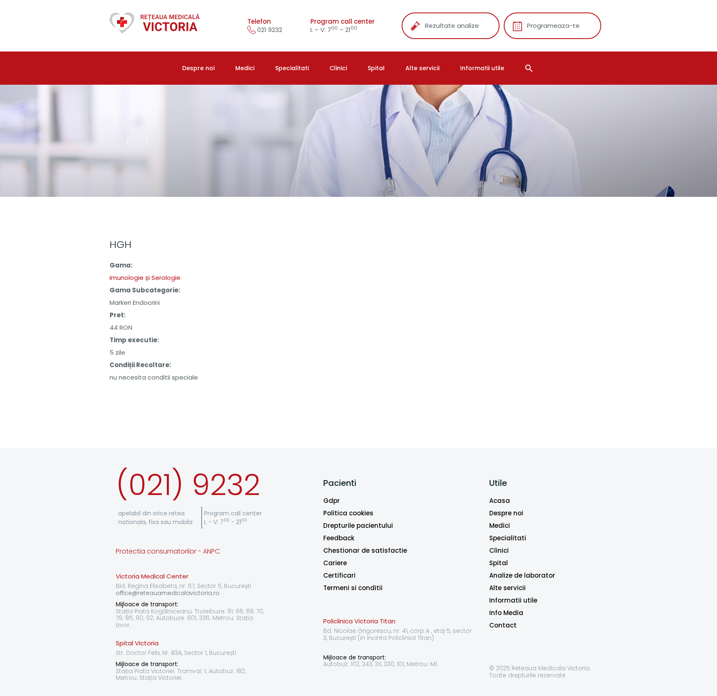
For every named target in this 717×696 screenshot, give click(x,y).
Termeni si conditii (353, 587)
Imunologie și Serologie (145, 277)
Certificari (339, 575)
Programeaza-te (553, 25)
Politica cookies (348, 513)
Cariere (335, 563)
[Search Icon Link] (530, 68)
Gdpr (331, 500)
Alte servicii (422, 68)
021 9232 (269, 29)
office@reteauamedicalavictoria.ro (167, 593)
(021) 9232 (188, 484)
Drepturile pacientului (358, 525)
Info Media (506, 612)
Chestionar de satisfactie (365, 550)
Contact (503, 625)
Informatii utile (482, 68)
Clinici (338, 68)
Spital (376, 68)
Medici (244, 68)
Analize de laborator (522, 575)
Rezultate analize (452, 25)
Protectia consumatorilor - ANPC (168, 551)
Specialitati (292, 68)
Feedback (338, 538)
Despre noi (198, 68)
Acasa (499, 500)
